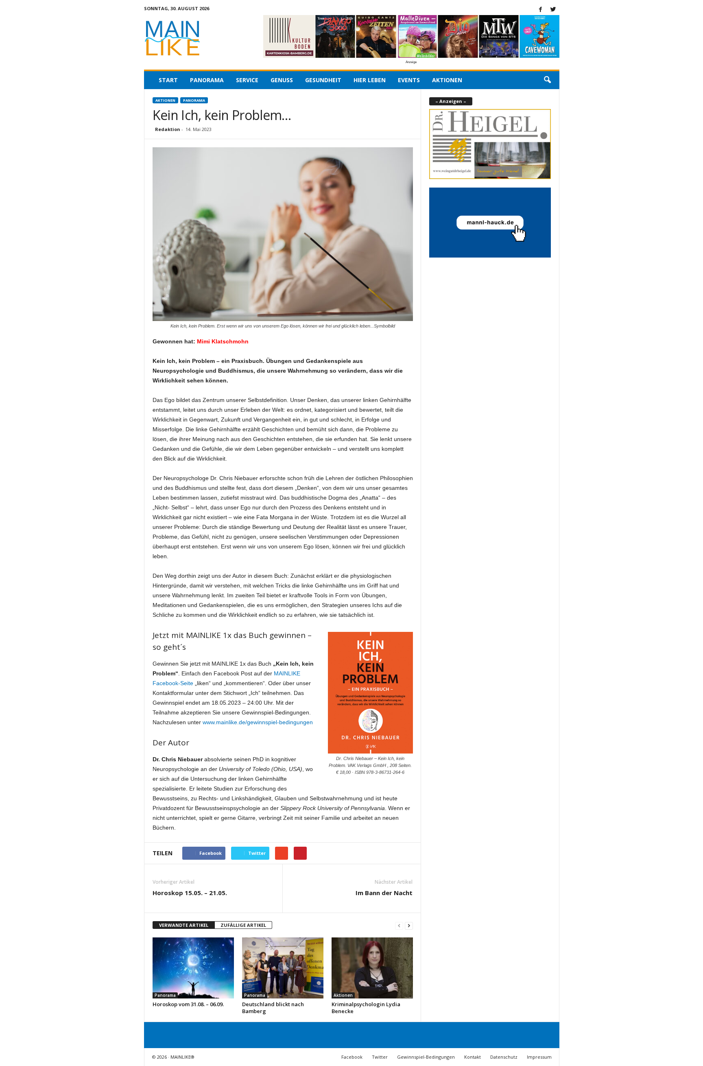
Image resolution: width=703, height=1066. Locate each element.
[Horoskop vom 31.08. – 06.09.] (193, 967)
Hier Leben (370, 80)
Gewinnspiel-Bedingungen (426, 1057)
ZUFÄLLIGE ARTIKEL (243, 925)
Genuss (282, 80)
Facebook (351, 1057)
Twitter (380, 1057)
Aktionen (447, 80)
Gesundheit (323, 80)
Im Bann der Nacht (384, 893)
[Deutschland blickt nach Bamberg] (282, 967)
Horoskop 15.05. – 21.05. (190, 893)
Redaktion (167, 129)
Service (247, 80)
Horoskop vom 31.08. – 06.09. (188, 1004)
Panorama (207, 80)
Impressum (539, 1057)
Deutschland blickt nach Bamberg (273, 1007)
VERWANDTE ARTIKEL (183, 925)
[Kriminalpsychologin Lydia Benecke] (372, 967)
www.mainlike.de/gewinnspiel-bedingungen (258, 722)
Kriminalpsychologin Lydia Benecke (366, 1007)
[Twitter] (553, 10)
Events (409, 80)
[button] (547, 80)
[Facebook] (541, 10)
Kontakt (472, 1057)
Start (168, 80)
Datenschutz (503, 1057)
